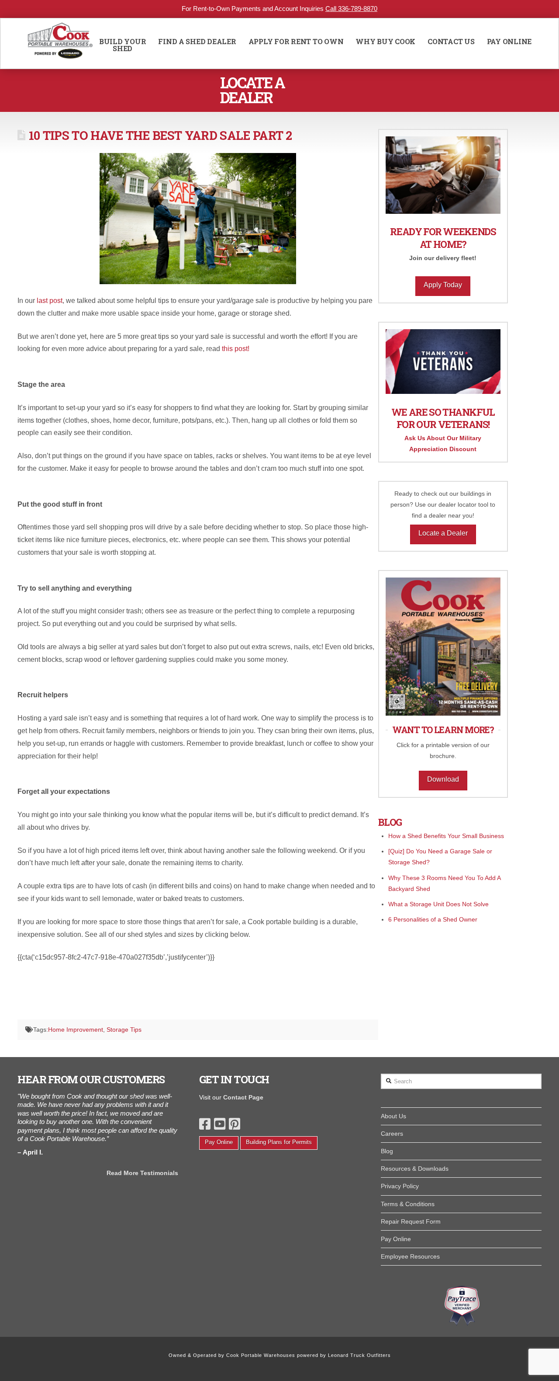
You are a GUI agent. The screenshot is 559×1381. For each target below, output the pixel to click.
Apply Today (443, 285)
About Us (393, 1116)
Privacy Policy (400, 1186)
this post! (235, 348)
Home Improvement (75, 1029)
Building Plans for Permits (279, 1142)
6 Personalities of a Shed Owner (432, 919)
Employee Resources (410, 1256)
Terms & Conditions (408, 1203)
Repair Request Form (411, 1221)
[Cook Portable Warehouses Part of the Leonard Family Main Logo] (60, 43)
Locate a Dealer (443, 533)
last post (49, 300)
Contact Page (243, 1097)
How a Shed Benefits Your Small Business (446, 835)
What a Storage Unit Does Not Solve (438, 904)
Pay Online (219, 1142)
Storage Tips (124, 1029)
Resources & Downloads (415, 1168)
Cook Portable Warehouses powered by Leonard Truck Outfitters (308, 1355)
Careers (392, 1133)
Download (443, 779)
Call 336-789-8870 (351, 8)
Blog (387, 1151)
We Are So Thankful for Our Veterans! (443, 418)
